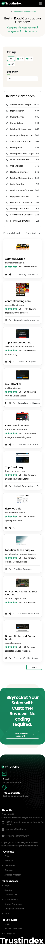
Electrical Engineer (19, 172)
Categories (9, 933)
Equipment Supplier (19, 196)
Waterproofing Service (21, 135)
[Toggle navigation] (40, 3)
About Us (8, 860)
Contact (8, 870)
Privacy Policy (11, 899)
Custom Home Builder (20, 141)
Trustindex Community (17, 835)
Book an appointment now (15, 796)
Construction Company (21, 105)
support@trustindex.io (13, 782)
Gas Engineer (16, 166)
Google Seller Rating (14, 908)
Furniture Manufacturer (21, 190)
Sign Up (8, 890)
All (11, 58)
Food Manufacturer (19, 160)
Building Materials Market (22, 129)
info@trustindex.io (29, 845)
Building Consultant (19, 208)
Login (7, 885)
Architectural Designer (21, 215)
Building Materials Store (21, 178)
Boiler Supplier (17, 184)
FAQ (6, 913)
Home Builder (16, 123)
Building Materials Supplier (23, 153)
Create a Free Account (21, 734)
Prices (7, 856)
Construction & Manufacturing (24, 11)
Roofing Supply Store (20, 221)
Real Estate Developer (21, 202)
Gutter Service (17, 117)
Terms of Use (11, 894)
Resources (9, 865)
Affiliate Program (12, 874)
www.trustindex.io (10, 845)
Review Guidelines (13, 904)
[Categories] (9, 11)
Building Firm (16, 147)
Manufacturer (17, 111)
